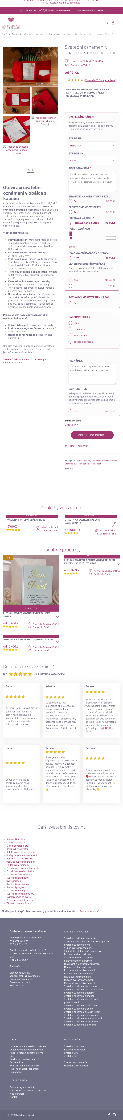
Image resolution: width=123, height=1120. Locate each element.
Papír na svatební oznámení (24, 1068)
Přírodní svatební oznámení (78, 973)
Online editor (16, 1062)
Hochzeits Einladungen (76, 1065)
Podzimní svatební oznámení (79, 970)
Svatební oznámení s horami (79, 992)
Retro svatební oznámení (77, 976)
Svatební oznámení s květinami (80, 1005)
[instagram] (114, 1115)
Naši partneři (17, 1093)
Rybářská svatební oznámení (79, 982)
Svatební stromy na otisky (20, 893)
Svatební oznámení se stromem (81, 1021)
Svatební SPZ (71, 1052)
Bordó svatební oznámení (77, 954)
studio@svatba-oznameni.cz (25, 937)
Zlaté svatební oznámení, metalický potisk (86, 941)
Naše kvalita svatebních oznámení (28, 1090)
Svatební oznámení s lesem (78, 1008)
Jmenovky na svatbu (17, 848)
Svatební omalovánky (17, 883)
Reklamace (16, 1071)
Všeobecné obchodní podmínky (26, 1049)
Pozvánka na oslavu (20, 982)
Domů (4, 34)
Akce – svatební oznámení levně (27, 1052)
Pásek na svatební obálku (19, 858)
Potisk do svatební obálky (20, 871)
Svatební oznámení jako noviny (80, 986)
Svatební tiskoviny (74, 1046)
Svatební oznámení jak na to (25, 1065)
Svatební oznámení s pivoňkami (81, 1014)
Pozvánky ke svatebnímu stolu (22, 867)
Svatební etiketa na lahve (19, 874)
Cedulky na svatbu (15, 842)
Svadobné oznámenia (75, 1062)
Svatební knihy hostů (17, 877)
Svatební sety (71, 1055)
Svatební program (15, 887)
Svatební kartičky (15, 839)
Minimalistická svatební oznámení (82, 963)
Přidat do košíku (92, 435)
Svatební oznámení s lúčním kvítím (82, 1011)
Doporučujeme (83, 460)
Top (71, 468)
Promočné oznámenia (21, 978)
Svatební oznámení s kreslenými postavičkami (81, 1000)
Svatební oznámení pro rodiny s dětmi (84, 989)
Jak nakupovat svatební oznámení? (29, 1046)
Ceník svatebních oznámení (24, 1059)
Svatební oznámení (21, 34)
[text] (92, 271)
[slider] (71, 238)
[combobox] (92, 145)
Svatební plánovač (89, 911)
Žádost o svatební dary (18, 903)
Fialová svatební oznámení (78, 960)
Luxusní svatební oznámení (48, 34)
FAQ (12, 1055)
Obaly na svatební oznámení (21, 861)
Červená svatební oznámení (78, 957)
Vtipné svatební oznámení (78, 947)
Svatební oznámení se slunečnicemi (83, 1018)
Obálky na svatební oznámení (21, 855)
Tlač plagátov (17, 985)
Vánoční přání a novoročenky (25, 975)
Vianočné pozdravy (20, 972)
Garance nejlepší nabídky (23, 1087)
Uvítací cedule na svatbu (19, 896)
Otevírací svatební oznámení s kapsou (83, 463)
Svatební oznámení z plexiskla (80, 1024)
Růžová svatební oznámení (78, 979)
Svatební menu (14, 880)
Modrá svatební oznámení (77, 966)
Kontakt (14, 1096)
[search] (107, 23)
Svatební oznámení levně (77, 944)
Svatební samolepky (17, 890)
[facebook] (109, 1115)
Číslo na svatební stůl (17, 845)
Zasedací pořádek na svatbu (21, 899)
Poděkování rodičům (17, 864)
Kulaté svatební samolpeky (20, 851)
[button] (119, 23)
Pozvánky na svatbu (75, 1049)
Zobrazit (32, 514)
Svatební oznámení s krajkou (79, 995)
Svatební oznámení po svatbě (80, 938)
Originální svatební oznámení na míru (83, 950)
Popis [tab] (30, 170)
